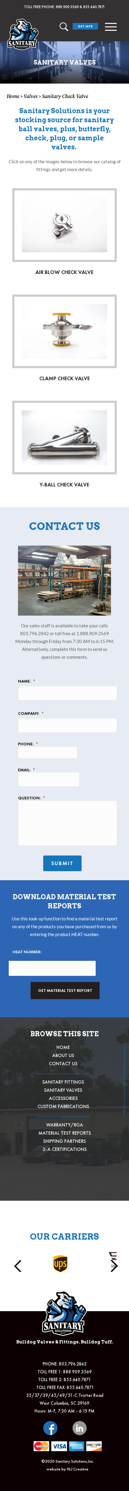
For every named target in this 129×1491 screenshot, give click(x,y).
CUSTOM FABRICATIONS (63, 1106)
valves (31, 96)
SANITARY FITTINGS (63, 1082)
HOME (63, 1047)
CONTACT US (63, 1063)
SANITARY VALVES (63, 1090)
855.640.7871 (94, 6)
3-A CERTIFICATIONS (65, 1149)
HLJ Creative (77, 1469)
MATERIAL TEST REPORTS (64, 1133)
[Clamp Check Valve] (64, 331)
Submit (62, 863)
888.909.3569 (67, 6)
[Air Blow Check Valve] (64, 225)
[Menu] (111, 26)
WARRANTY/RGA (64, 1125)
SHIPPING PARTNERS (64, 1141)
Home (13, 96)
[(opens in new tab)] (50, 1427)
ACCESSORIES (63, 1098)
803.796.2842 (73, 1364)
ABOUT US (63, 1055)
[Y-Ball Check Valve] (64, 437)
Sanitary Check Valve (65, 96)
